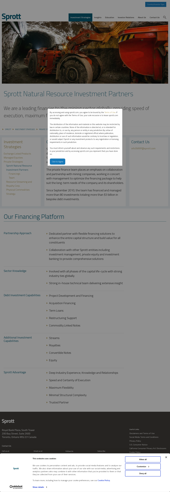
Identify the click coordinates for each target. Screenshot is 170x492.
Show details (38, 487)
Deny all (142, 473)
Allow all (143, 459)
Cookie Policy (104, 480)
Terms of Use (109, 112)
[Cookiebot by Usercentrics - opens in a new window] (16, 487)
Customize (141, 466)
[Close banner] (166, 457)
